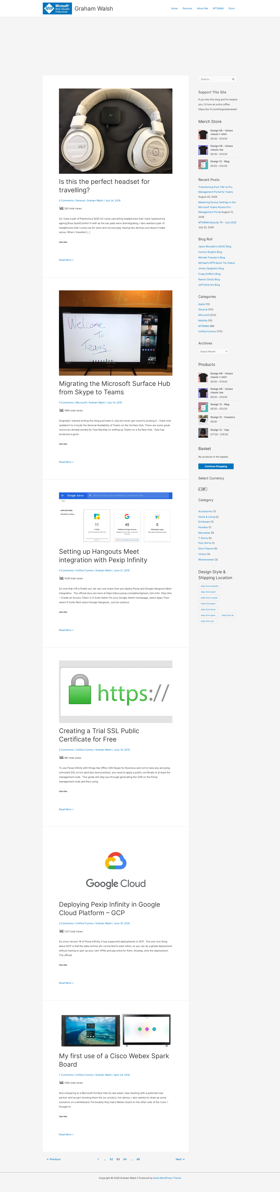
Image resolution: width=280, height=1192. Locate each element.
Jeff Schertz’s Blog (209, 284)
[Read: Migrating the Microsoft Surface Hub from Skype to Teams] (115, 332)
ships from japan (208, 603)
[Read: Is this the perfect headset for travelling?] (115, 130)
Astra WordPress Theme (167, 1177)
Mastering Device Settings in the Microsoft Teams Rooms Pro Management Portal (217, 207)
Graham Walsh (94, 8)
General (80, 200)
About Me (202, 8)
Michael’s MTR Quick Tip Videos (216, 262)
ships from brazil (208, 592)
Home (174, 8)
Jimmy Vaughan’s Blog (211, 268)
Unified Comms (84, 570)
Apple (201, 304)
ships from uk (228, 615)
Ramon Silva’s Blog (209, 279)
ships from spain (208, 615)
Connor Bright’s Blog (210, 252)
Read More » (66, 259)
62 (111, 1159)
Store (231, 8)
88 (138, 1159)
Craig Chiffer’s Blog (209, 273)
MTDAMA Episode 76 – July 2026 (217, 222)
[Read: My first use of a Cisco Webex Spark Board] (115, 1030)
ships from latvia (208, 609)
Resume (187, 8)
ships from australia (209, 586)
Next (180, 1159)
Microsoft (81, 402)
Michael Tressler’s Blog (211, 257)
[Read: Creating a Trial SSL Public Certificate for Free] (115, 691)
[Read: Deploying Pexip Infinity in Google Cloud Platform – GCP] (115, 867)
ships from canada (209, 597)
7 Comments (66, 1074)
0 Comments (66, 200)
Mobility (202, 320)
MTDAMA (218, 8)
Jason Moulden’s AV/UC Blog (214, 246)
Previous (54, 1159)
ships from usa (207, 621)
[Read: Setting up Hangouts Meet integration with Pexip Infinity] (115, 517)
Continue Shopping (216, 466)
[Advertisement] (140, 41)
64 (125, 1159)
